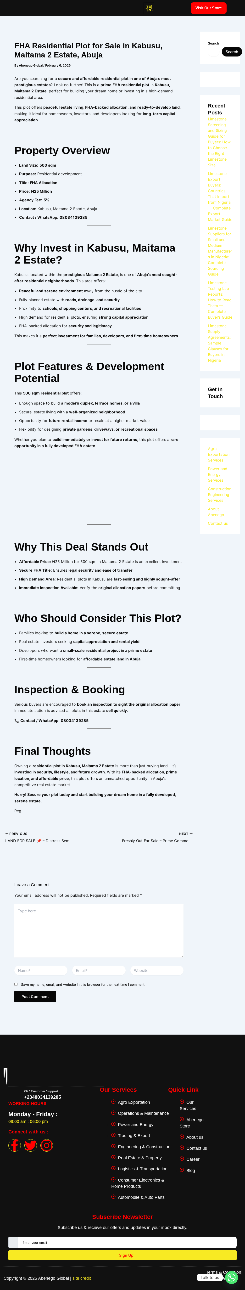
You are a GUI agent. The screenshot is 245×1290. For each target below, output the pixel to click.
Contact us (218, 523)
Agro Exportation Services (218, 454)
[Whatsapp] (231, 1277)
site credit (81, 1278)
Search (213, 43)
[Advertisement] (99, 485)
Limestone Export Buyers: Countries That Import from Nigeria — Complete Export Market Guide (220, 196)
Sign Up (126, 1255)
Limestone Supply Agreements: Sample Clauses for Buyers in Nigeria (219, 343)
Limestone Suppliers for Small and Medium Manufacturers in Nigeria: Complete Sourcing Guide (220, 251)
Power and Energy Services (217, 474)
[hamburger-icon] (148, 8)
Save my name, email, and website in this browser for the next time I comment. (83, 984)
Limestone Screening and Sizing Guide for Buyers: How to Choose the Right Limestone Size (219, 142)
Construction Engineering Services (219, 494)
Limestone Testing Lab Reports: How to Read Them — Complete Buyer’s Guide (220, 300)
